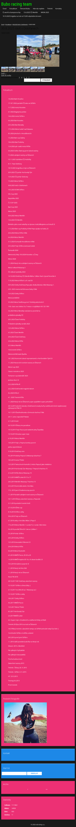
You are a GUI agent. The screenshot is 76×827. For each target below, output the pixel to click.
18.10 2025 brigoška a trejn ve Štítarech (21, 168)
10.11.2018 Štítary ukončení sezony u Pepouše (24, 499)
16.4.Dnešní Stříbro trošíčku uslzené (20, 633)
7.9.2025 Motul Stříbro (16, 181)
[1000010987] (12, 71)
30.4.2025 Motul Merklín (16, 216)
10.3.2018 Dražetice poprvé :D (18, 564)
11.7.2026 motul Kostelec (17, 107)
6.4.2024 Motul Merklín (16, 237)
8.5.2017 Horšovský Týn (16, 611)
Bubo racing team (16, 4)
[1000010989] (4, 71)
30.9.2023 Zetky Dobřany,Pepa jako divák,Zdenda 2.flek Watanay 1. (31, 285)
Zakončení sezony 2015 (16, 663)
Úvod (4, 9)
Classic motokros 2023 (16, 371)
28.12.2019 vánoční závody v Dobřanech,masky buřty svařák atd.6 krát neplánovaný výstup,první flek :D (37, 407)
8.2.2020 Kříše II (13, 393)
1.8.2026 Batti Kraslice (15, 99)
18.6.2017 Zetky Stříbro (16, 598)
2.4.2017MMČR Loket (15, 616)
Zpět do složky (6, 75)
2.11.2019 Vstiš (13, 421)
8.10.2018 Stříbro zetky (16, 512)
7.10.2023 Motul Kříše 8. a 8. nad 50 (20, 281)
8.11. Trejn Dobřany (15, 164)
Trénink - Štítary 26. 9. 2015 (17, 668)
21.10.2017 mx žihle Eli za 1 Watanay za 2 (22, 590)
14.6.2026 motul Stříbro (16, 116)
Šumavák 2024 (13, 250)
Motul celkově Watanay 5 (16, 268)
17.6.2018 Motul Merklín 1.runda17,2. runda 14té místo (27, 525)
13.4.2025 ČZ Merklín (31, 12)
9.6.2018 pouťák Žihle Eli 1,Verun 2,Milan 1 (22, 529)
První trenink (12, 685)
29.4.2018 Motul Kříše (15, 547)
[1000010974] (41, 71)
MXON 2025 (45, 12)
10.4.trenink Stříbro (15, 350)
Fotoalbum (13, 9)
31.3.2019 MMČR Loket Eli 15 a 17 (19, 477)
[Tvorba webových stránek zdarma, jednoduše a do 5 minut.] (44, 824)
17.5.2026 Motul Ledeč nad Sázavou (20, 129)
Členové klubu (25, 9)
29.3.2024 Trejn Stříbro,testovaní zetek (21, 246)
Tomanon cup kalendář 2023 (18, 376)
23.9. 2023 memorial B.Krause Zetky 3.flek (22, 289)
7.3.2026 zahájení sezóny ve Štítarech (21, 155)
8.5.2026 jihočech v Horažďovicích (20, 133)
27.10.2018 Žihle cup (15, 508)
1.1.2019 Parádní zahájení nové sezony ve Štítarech (25, 495)
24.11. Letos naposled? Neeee (18, 417)
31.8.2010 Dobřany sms (16, 451)
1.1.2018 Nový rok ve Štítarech (18, 573)
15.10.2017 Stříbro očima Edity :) (19, 585)
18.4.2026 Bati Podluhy (16, 142)
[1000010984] (19, 71)
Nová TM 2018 (13, 577)
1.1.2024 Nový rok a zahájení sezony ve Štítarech (25, 263)
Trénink (49, 9)
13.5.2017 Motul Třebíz (16, 607)
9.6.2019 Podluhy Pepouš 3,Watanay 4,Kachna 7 (24, 456)
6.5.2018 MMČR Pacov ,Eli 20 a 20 (19, 555)
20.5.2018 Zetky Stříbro (16, 538)
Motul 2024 (12, 259)
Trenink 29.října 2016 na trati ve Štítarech (22, 624)
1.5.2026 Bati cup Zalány (16, 138)
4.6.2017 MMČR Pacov (15, 603)
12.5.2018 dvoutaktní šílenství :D (19, 542)
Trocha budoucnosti (15, 659)
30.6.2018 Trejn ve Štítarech (17, 516)
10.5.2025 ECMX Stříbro (16, 190)
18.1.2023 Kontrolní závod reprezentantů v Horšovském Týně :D (30, 358)
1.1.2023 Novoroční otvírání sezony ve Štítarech (24, 363)
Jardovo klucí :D (13, 380)
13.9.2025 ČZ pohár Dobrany (18, 177)
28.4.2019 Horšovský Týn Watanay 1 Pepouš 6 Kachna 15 (27, 469)
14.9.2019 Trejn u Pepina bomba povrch (22, 443)
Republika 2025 (13, 198)
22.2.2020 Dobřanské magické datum (21, 389)
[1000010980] (26, 71)
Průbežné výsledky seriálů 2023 (19, 324)
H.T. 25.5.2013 (13, 676)
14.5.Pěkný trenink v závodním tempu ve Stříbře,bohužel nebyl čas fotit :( (33, 629)
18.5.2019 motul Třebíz (16, 460)
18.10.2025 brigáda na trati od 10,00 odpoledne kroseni (22, 16)
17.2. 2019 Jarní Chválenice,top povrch (21, 490)
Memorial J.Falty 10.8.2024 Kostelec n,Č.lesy (23, 255)
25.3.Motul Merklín (14, 345)
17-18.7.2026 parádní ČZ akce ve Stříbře (21, 103)
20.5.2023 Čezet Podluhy (16, 319)
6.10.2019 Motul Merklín (16, 438)
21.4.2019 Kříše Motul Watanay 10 (20, 473)
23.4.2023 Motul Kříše (15, 341)
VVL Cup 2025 (13, 194)
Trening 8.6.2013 (14, 681)
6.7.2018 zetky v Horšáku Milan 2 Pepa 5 (22, 521)
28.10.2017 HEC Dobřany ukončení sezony (22, 581)
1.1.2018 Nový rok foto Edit (17, 568)
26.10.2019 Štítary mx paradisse (19, 425)
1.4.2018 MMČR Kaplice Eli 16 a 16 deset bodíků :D (25, 559)
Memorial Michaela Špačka (17, 354)
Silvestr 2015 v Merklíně (16, 646)
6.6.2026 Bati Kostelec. (16, 121)
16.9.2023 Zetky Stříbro (16, 294)
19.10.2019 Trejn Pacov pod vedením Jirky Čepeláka (25, 430)
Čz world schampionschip (11, 12)
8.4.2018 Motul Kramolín (16, 551)
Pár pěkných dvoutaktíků (16, 655)
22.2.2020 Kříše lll (14, 384)
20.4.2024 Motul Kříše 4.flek (17, 233)
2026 (30, 789)
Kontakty (58, 9)
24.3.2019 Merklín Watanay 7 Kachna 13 (22, 482)
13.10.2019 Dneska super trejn (18, 434)
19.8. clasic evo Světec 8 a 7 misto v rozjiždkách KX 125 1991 (28, 306)
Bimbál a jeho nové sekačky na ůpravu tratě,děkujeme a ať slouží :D (31, 224)
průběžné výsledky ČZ (15, 315)
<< (8, 789)
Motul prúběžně (13, 298)
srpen (25, 789)
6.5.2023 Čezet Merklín (16, 332)
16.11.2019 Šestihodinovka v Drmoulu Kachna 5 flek (26, 412)
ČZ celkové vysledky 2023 (16, 272)
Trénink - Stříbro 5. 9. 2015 (17, 672)
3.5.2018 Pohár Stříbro (16, 534)
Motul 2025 (12, 211)
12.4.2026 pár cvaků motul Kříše (19, 146)
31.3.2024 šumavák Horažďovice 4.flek (21, 242)
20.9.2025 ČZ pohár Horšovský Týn (20, 172)
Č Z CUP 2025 (12, 203)
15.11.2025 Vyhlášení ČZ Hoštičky (19, 159)
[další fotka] (72, 51)
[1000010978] (33, 71)
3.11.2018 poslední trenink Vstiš (19, 503)
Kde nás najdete (38, 9)
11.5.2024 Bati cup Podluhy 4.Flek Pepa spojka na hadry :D (28, 229)
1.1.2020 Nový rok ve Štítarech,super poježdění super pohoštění (30, 402)
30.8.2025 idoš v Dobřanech (20, 24)
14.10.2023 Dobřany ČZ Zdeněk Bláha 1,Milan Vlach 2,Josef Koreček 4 (32, 276)
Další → (3, 73)
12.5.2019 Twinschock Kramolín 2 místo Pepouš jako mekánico (30, 464)
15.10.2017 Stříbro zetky (16, 594)
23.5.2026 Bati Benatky (16, 125)
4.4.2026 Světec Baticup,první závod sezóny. (23, 151)
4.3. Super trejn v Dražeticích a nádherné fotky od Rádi (27, 620)
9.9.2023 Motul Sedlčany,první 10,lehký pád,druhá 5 (26, 302)
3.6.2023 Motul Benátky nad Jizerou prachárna (24, 311)
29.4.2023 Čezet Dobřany (16, 337)
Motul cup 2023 (13, 367)
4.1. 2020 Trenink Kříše (16, 397)
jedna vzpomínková (15, 447)
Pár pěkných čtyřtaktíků (16, 650)
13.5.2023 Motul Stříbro (16, 328)
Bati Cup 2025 (13, 207)
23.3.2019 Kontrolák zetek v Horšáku (20, 486)
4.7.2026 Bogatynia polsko (17, 112)
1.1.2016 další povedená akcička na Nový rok (23, 642)
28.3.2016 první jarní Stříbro (18, 637)
